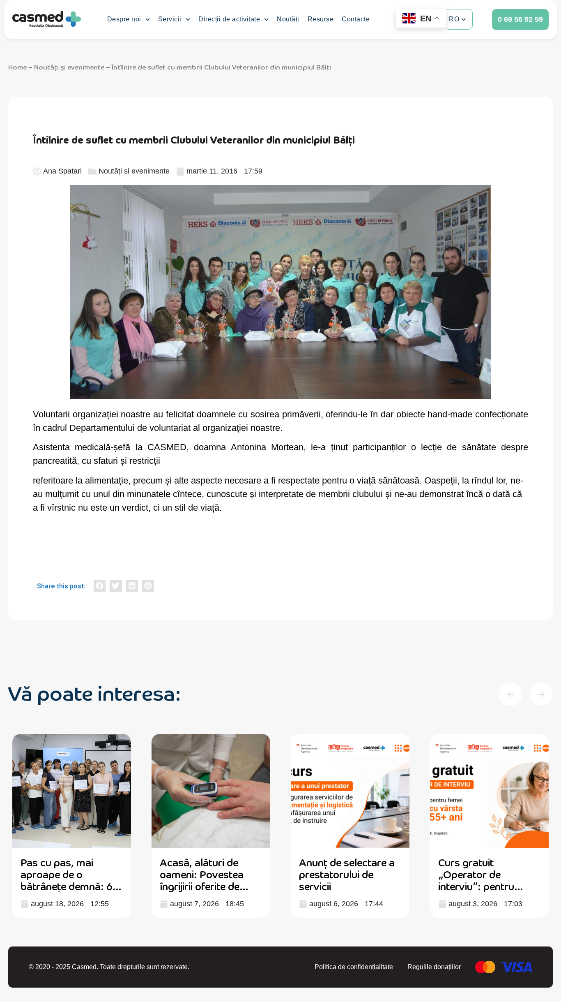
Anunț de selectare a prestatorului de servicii (347, 874)
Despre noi (124, 19)
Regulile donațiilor (434, 966)
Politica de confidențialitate (354, 966)
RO (454, 19)
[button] (100, 586)
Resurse (321, 19)
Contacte (356, 19)
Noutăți (288, 19)
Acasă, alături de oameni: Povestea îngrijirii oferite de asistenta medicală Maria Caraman (203, 886)
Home (17, 66)
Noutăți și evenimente (69, 66)
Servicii (170, 19)
